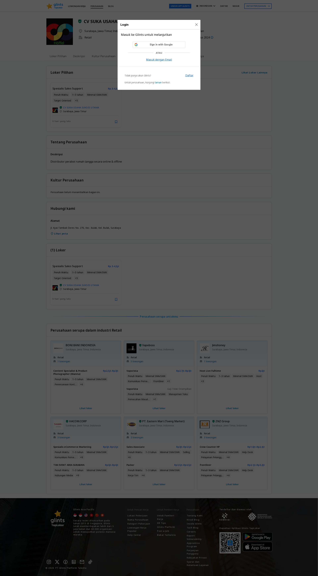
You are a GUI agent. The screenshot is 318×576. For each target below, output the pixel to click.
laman (158, 82)
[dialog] (159, 55)
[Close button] (196, 24)
